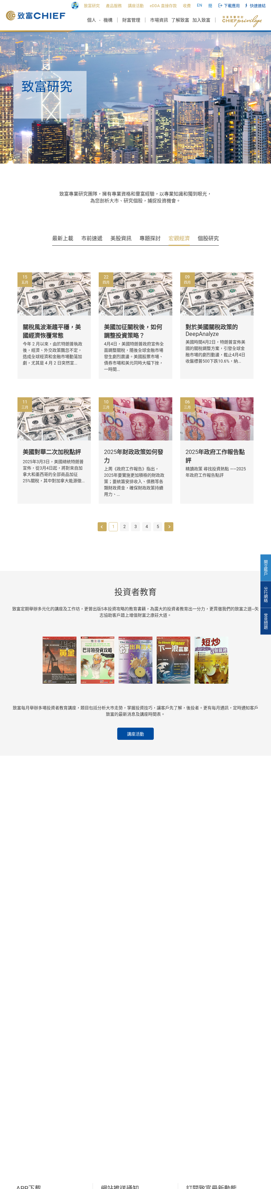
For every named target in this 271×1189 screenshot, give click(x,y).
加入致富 (201, 20)
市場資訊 (159, 20)
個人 (91, 20)
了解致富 (180, 20)
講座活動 (135, 734)
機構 (107, 20)
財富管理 (131, 20)
